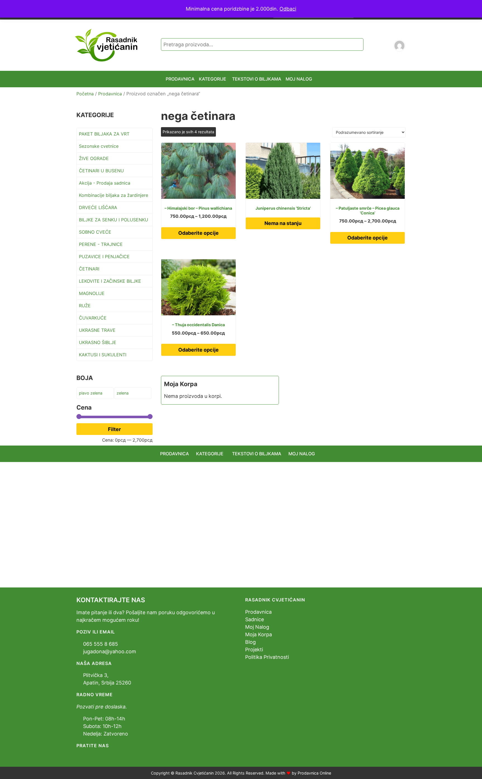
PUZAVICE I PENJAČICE (104, 256)
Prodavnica (110, 93)
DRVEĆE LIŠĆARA (98, 207)
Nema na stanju (283, 223)
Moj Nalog (257, 627)
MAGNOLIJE (92, 293)
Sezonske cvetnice (99, 146)
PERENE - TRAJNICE (101, 244)
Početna (85, 93)
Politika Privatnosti (267, 657)
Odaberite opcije (198, 233)
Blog (250, 642)
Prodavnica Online (314, 773)
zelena (123, 393)
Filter (114, 429)
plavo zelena (90, 393)
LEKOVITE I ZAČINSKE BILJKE (110, 281)
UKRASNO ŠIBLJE (97, 342)
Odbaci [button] (287, 9)
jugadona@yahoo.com (109, 651)
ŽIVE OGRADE (94, 158)
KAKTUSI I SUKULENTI (102, 354)
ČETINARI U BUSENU (101, 170)
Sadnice (254, 619)
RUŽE (85, 305)
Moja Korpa (258, 634)
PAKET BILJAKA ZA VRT (104, 134)
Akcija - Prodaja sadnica (104, 183)
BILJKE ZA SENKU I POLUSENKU (113, 219)
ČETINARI (89, 269)
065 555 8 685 (100, 644)
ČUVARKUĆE (93, 318)
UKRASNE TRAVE (97, 330)
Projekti (254, 649)
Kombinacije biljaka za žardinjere (113, 195)
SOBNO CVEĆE (95, 232)
